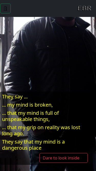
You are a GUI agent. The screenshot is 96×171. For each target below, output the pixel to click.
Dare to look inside (61, 158)
